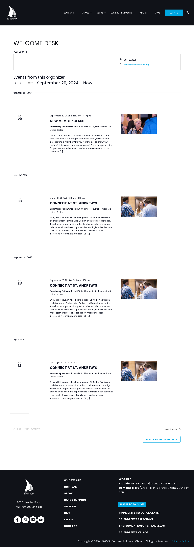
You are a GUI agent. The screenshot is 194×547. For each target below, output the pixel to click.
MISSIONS (70, 506)
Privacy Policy (180, 541)
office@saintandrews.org (136, 64)
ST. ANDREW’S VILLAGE (133, 532)
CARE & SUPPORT (75, 500)
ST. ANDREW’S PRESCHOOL (136, 519)
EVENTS (69, 519)
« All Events (20, 51)
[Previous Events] (15, 83)
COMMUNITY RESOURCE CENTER (139, 512)
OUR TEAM (70, 487)
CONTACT (70, 526)
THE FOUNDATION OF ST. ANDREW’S (142, 526)
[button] (75, 13)
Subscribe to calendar (160, 439)
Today (30, 83)
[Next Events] (20, 83)
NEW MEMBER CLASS (67, 121)
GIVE (67, 513)
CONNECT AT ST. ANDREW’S (73, 203)
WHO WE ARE (72, 480)
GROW (68, 493)
